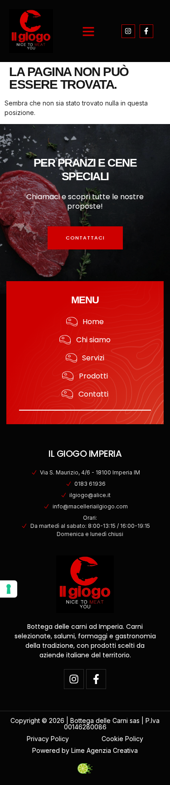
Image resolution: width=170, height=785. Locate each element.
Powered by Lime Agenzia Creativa (85, 750)
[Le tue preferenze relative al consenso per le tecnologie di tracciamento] (8, 589)
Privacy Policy (48, 738)
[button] (88, 31)
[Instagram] (128, 31)
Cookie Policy (122, 738)
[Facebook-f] (146, 31)
